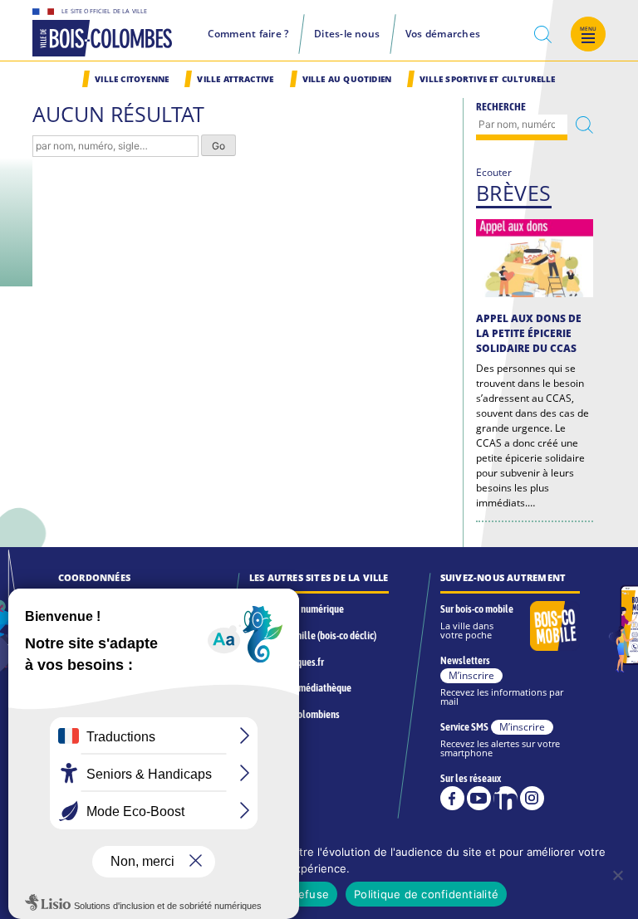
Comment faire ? (248, 34)
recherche (543, 35)
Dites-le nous (347, 34)
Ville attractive (235, 79)
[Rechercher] (584, 125)
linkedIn (505, 798)
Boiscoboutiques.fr (286, 662)
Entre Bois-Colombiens (294, 714)
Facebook (452, 798)
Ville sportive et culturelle (487, 79)
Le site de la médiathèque (300, 688)
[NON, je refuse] (617, 875)
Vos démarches (442, 34)
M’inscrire (471, 675)
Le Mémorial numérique (296, 609)
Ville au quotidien (346, 79)
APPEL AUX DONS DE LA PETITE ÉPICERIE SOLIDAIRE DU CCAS (529, 333)
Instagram (532, 798)
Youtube (479, 798)
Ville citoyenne (132, 79)
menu (588, 28)
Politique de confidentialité (426, 894)
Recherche (501, 106)
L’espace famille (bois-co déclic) (312, 635)
